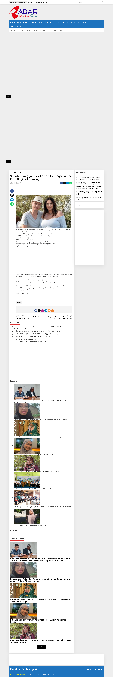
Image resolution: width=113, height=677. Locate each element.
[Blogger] (49, 310)
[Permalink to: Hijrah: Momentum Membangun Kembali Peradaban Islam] (27, 516)
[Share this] (61, 183)
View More (41, 647)
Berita (11, 183)
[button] (102, 2)
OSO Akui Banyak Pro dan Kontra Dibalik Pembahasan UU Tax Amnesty (27, 316)
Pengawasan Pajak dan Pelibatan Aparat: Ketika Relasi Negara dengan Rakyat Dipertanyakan (41, 330)
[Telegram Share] (67, 183)
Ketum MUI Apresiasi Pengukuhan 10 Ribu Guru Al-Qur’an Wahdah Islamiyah (88, 183)
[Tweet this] (64, 183)
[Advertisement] (16, 64)
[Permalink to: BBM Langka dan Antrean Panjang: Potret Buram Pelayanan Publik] (27, 445)
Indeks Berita (54, 674)
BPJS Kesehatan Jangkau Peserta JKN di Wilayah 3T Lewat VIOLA (33, 336)
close (8, 96)
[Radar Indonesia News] (23, 12)
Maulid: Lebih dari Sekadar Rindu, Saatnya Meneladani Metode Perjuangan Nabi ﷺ (88, 178)
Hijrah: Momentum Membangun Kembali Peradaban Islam (31, 341)
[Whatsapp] (70, 183)
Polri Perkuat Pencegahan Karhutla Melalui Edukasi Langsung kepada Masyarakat (88, 187)
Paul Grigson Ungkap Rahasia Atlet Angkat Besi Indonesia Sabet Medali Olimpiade (58, 316)
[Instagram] (42, 310)
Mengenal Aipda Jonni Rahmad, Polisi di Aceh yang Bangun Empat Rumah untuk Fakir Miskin (89, 192)
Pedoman (46, 674)
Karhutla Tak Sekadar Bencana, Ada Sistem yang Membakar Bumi (88, 198)
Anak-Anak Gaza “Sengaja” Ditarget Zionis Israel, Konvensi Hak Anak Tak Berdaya (38, 331)
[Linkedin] (45, 310)
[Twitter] (39, 310)
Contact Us (33, 674)
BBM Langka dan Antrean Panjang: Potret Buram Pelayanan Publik (33, 333)
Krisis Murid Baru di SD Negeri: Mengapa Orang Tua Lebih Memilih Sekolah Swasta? (38, 335)
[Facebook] (35, 310)
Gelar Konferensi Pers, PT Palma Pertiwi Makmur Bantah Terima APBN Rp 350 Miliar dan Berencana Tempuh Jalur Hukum (43, 327)
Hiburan (19, 302)
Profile (39, 674)
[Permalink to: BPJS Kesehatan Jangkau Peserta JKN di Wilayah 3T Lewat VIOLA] (27, 480)
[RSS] (52, 310)
